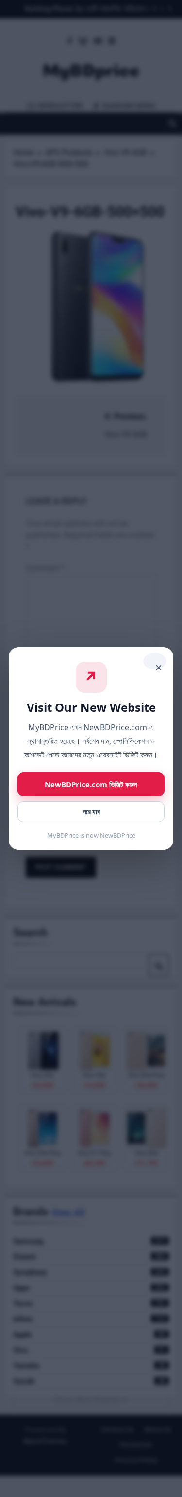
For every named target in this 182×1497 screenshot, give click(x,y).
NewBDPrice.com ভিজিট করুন (91, 784)
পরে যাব (91, 811)
